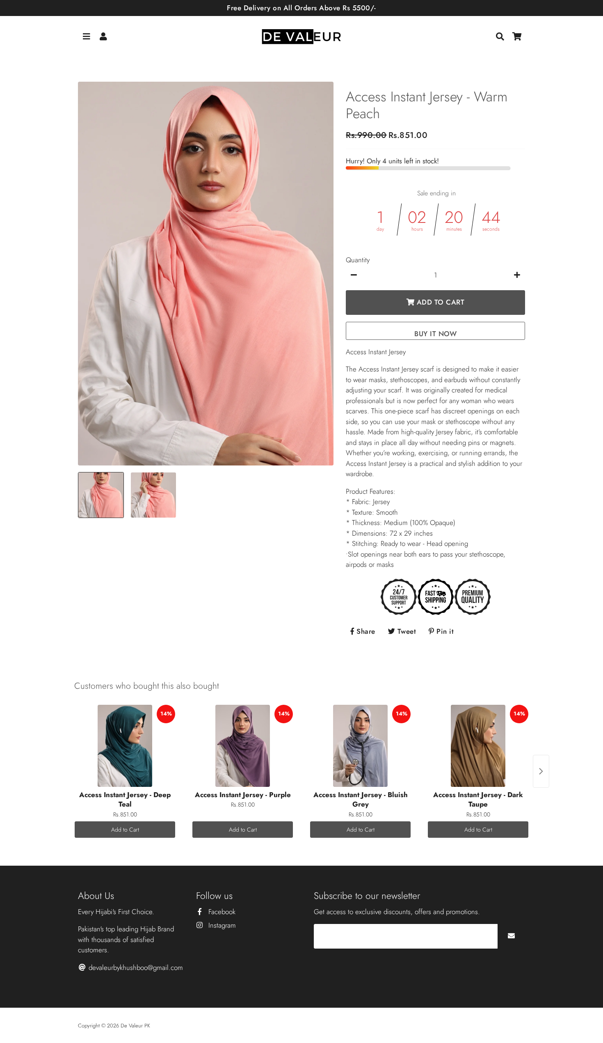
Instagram (221, 925)
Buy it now (435, 334)
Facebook (220, 912)
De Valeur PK (135, 1025)
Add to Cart (125, 829)
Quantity (358, 260)
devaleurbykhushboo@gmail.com (135, 967)
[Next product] (541, 771)
